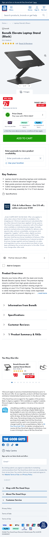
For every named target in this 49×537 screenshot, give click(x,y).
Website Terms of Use (12, 474)
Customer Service (14, 500)
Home (4, 23)
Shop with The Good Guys (18, 488)
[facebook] (3, 444)
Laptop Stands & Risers (22, 23)
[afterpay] (15, 528)
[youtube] (17, 444)
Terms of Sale (6, 514)
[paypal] (6, 528)
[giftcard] (30, 528)
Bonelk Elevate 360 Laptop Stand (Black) (22, 365)
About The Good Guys (16, 494)
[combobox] (24, 158)
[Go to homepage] (4, 8)
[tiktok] (12, 444)
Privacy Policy (27, 474)
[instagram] (8, 444)
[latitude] (24, 528)
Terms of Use (6, 519)
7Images (26, 92)
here (35, 2)
